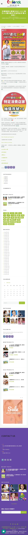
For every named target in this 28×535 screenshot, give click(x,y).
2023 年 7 (6, 260)
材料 (8, 217)
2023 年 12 (6, 252)
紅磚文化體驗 (13, 221)
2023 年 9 (6, 257)
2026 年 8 (6, 232)
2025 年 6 (6, 240)
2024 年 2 (6, 249)
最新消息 (18, 26)
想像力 (5, 217)
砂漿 (8, 219)
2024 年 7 (6, 246)
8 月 (8, 282)
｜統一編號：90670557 (15, 527)
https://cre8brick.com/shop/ (6, 142)
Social (8, 215)
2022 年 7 (6, 271)
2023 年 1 (6, 264)
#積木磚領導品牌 (4, 163)
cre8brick (14, 26)
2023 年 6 (6, 261)
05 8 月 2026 (9, 199)
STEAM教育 (13, 215)
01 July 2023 (3, 26)
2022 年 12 (6, 266)
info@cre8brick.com (6, 452)
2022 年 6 (6, 272)
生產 (4, 219)
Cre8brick (12, 213)
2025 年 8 (6, 236)
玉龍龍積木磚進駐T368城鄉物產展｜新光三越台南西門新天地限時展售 (16, 203)
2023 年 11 (6, 253)
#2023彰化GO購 (4, 149)
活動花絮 (6, 178)
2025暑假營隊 (6, 213)
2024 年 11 (6, 243)
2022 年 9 (6, 269)
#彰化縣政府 (3, 152)
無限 (16, 217)
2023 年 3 (6, 263)
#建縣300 (3, 154)
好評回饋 (6, 180)
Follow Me (14, 503)
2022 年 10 (6, 267)
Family (20, 213)
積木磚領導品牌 (6, 221)
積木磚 (19, 219)
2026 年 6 (6, 233)
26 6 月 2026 (8, 477)
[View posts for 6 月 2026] (4, 282)
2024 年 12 (6, 241)
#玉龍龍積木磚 (4, 157)
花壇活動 (18, 221)
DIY (16, 213)
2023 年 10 (6, 255)
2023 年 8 (6, 258)
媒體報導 (6, 177)
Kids (4, 215)
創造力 (18, 215)
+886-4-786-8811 (5, 449)
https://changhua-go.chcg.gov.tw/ (7, 136)
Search (22, 302)
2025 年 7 (6, 238)
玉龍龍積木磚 (21, 217)
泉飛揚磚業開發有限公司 (6, 527)
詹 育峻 (9, 26)
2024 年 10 (6, 244)
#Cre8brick (3, 160)
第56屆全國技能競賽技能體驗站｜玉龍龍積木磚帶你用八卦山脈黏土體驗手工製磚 (16, 197)
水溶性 (12, 217)
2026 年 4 (6, 235)
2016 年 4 (6, 274)
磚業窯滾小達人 (13, 219)
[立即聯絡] (3, 531)
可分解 (22, 215)
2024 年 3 (6, 247)
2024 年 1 (6, 250)
